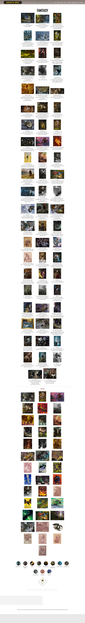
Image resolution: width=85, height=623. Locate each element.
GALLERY (32, 589)
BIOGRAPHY (46, 589)
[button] (27, 20)
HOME (29, 589)
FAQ (49, 589)
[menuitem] (55, 2)
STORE (36, 589)
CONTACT (55, 589)
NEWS (52, 589)
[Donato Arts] (13, 2)
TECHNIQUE (40, 589)
